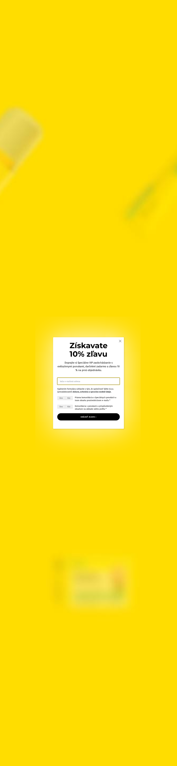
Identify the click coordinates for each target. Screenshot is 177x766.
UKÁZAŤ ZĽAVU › (88, 417)
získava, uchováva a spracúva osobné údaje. (92, 392)
